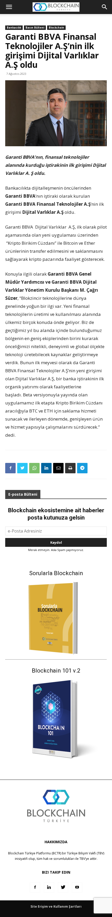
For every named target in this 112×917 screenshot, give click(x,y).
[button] (104, 7)
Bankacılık (14, 27)
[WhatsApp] (34, 468)
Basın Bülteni (35, 27)
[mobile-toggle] (9, 7)
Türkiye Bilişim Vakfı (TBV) (85, 853)
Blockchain (56, 27)
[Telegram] (82, 468)
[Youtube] (77, 887)
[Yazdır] (70, 468)
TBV (82, 858)
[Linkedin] (46, 468)
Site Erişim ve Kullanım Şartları (56, 906)
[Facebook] (10, 468)
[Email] (58, 468)
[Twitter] (22, 468)
